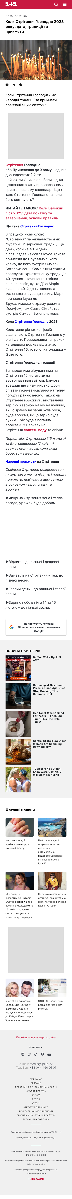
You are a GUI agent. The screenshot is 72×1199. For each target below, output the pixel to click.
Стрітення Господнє (37, 226)
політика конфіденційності (36, 1111)
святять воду (35, 430)
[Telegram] (13, 85)
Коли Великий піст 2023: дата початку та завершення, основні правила (34, 213)
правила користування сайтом (36, 1115)
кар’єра (36, 1095)
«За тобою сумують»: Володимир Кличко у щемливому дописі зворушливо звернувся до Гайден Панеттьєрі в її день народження (19, 1010)
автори (36, 1103)
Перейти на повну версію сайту (36, 1037)
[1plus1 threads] (29, 1055)
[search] (56, 4)
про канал (36, 1079)
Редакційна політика (36, 1119)
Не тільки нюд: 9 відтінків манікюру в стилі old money (17, 844)
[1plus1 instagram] (22, 1055)
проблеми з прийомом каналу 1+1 (36, 1087)
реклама (36, 1083)
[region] (36, 136)
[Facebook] (7, 85)
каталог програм (36, 1091)
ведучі (36, 1099)
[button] (64, 4)
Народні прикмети (21, 461)
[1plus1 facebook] (42, 1055)
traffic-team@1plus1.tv (36, 1173)
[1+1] (11, 4)
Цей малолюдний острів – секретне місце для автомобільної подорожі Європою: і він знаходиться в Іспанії (50, 852)
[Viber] (20, 85)
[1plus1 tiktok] (35, 1055)
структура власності (36, 1107)
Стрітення (14, 165)
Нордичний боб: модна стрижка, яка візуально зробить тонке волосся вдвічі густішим (52, 900)
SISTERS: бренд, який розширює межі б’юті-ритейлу (51, 1004)
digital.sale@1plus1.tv (36, 1164)
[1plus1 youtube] (49, 1055)
